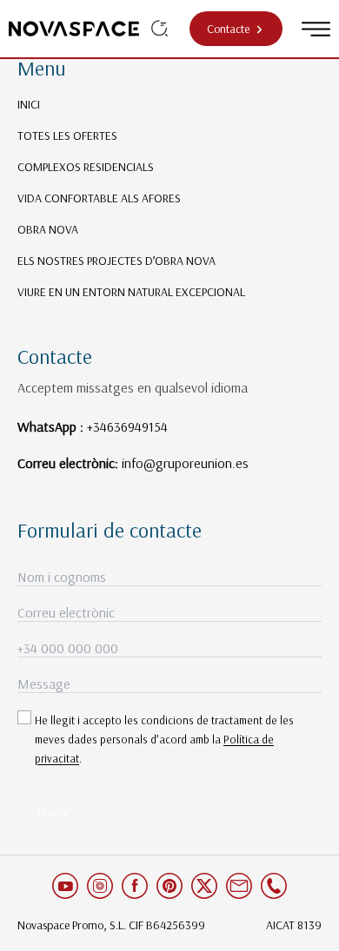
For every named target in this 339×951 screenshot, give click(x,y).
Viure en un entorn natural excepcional (131, 292)
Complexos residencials (85, 167)
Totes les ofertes (67, 135)
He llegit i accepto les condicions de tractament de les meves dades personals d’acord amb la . (164, 739)
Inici (28, 104)
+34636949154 (127, 426)
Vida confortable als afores (99, 198)
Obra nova (47, 229)
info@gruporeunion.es (185, 463)
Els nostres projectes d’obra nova (116, 260)
